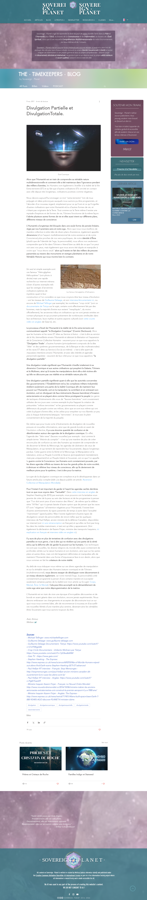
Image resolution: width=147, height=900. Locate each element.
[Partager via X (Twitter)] (33, 722)
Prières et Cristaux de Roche (35, 774)
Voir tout (105, 742)
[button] (89, 20)
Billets (34, 86)
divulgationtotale (82, 705)
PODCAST (58, 86)
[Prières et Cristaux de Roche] (41, 758)
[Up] (132, 888)
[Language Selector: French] (125, 19)
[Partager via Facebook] (28, 722)
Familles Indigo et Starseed (80, 774)
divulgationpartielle (65, 705)
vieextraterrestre (34, 710)
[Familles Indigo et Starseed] (87, 758)
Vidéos (45, 86)
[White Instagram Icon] (73, 894)
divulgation (32, 705)
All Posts (23, 86)
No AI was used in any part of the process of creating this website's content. (74, 884)
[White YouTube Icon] (77, 894)
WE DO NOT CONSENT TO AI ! (74, 887)
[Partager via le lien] (44, 722)
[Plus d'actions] (99, 101)
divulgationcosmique (47, 705)
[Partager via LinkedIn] (39, 722)
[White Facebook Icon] (69, 894)
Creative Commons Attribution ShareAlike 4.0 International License (58, 875)
